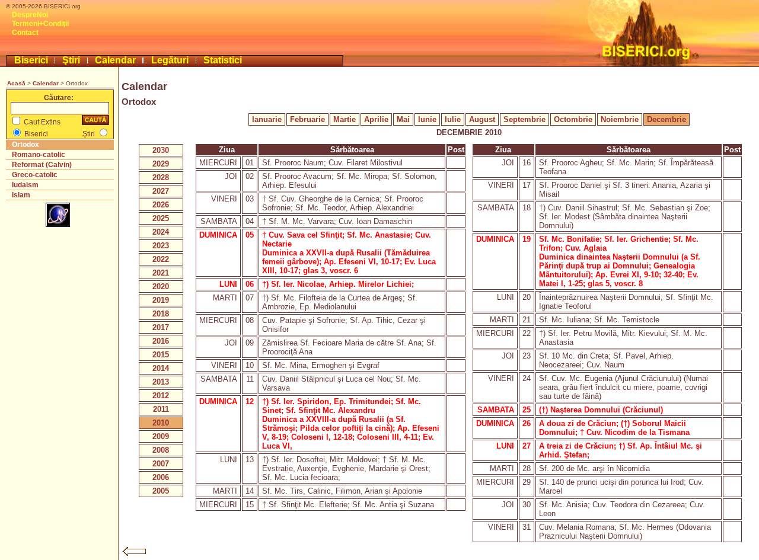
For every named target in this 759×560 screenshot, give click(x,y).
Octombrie (573, 119)
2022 (160, 259)
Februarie (307, 119)
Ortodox (25, 144)
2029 (160, 163)
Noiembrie (620, 119)
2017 (160, 327)
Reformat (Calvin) (42, 164)
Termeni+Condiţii (40, 24)
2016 (160, 341)
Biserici (31, 60)
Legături (170, 60)
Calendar (115, 60)
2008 (160, 450)
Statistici (222, 60)
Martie (344, 119)
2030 (160, 150)
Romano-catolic (38, 154)
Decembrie (666, 119)
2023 (160, 245)
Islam (21, 195)
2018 (160, 313)
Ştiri (71, 60)
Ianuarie (267, 119)
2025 (160, 218)
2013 (160, 381)
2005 (160, 491)
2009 (160, 436)
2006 (160, 477)
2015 (160, 354)
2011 (161, 409)
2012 (160, 395)
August (482, 119)
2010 (160, 422)
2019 (160, 300)
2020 (160, 286)
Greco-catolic (35, 174)
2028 (160, 177)
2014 (160, 368)
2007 (160, 463)
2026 (160, 204)
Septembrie (524, 119)
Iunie (427, 119)
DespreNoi (30, 15)
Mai (403, 119)
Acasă (16, 83)
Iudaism (25, 184)
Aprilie (376, 119)
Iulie (453, 119)
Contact (25, 32)
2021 (160, 272)
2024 (160, 232)
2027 (160, 191)
